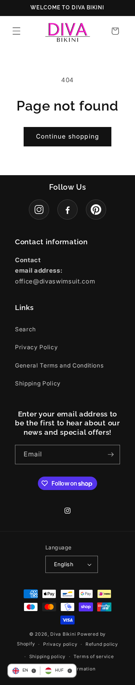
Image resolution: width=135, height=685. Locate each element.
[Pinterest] (96, 209)
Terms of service (94, 656)
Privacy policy (60, 644)
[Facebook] (67, 209)
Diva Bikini (63, 634)
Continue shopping (67, 136)
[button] (17, 31)
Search (25, 329)
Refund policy (102, 644)
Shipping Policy (38, 383)
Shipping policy (47, 656)
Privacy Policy (36, 347)
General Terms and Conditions (59, 365)
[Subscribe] (111, 454)
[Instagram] (39, 209)
